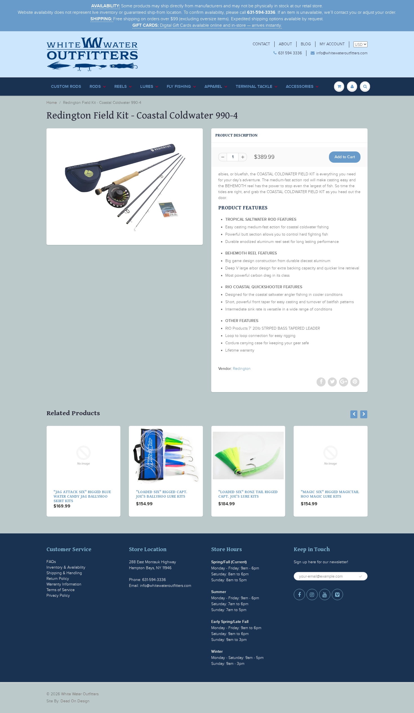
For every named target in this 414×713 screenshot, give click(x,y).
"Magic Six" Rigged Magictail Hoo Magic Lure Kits (254, 494)
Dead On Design (75, 701)
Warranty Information (63, 584)
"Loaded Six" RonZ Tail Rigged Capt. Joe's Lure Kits (172, 494)
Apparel (213, 86)
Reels (120, 86)
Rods (95, 86)
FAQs (51, 561)
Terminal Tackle (254, 86)
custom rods (66, 86)
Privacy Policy (58, 595)
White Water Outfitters (80, 694)
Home (51, 102)
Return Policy (57, 578)
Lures (146, 86)
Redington (242, 368)
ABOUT (285, 44)
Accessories (299, 86)
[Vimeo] (337, 594)
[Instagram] (312, 594)
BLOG (306, 44)
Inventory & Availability (65, 567)
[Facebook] (299, 594)
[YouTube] (324, 594)
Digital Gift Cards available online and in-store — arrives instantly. (207, 25)
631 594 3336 (290, 53)
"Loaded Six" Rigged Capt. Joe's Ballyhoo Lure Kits (86, 494)
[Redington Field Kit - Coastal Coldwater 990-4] (125, 186)
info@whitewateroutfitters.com (342, 53)
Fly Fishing (179, 86)
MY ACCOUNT (332, 44)
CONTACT (261, 44)
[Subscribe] (360, 576)
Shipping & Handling (64, 573)
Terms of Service (60, 589)
